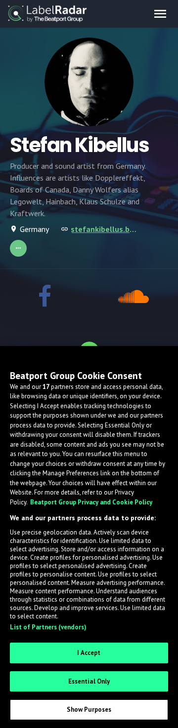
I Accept (88, 653)
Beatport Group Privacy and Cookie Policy (91, 502)
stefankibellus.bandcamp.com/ (105, 229)
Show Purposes (89, 709)
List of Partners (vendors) (48, 627)
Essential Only (89, 681)
